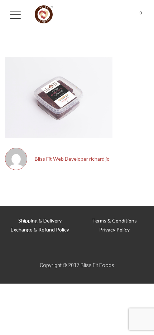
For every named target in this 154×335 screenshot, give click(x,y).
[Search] (94, 14)
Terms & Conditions (114, 220)
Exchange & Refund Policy (40, 229)
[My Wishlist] (108, 14)
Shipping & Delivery (40, 220)
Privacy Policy (114, 229)
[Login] (121, 14)
